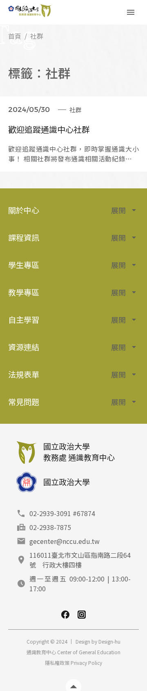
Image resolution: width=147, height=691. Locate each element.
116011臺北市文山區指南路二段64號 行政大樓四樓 (80, 560)
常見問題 (67, 401)
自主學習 (67, 319)
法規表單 (67, 374)
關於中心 (67, 210)
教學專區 (67, 292)
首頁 (14, 36)
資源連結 (67, 347)
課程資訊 (67, 237)
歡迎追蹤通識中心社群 (49, 129)
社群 (75, 110)
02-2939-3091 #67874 (62, 513)
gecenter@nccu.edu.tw (64, 541)
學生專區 (67, 265)
